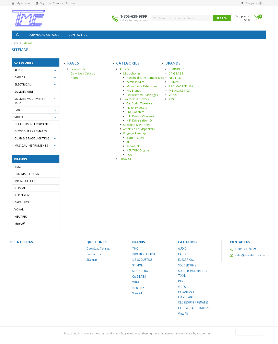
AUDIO (19, 70)
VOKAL (19, 209)
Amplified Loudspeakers (139, 129)
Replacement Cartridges (142, 95)
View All (19, 224)
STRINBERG (22, 195)
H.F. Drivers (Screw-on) (141, 116)
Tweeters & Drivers (136, 99)
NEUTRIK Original (137, 150)
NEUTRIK (20, 216)
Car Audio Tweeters (139, 103)
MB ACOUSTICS (25, 181)
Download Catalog (44, 35)
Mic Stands (133, 90)
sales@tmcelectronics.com (252, 255)
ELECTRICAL (22, 84)
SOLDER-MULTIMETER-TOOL (30, 101)
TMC (17, 167)
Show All (125, 159)
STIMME (20, 188)
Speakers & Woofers (136, 125)
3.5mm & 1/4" (135, 137)
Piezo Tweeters (136, 108)
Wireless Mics (135, 82)
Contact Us (78, 35)
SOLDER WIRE (23, 91)
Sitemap (27, 42)
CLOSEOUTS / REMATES (30, 131)
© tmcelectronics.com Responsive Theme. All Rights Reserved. (108, 333)
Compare (253, 3)
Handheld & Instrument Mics (145, 78)
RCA (129, 155)
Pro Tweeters (135, 112)
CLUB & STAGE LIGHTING (31, 138)
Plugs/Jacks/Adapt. (135, 133)
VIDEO (18, 117)
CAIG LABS (21, 202)
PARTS (18, 110)
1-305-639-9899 (134, 18)
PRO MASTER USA (26, 174)
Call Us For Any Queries (134, 20)
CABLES (19, 77)
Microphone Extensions (141, 86)
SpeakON (132, 146)
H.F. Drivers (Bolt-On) (140, 120)
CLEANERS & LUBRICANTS (32, 124)
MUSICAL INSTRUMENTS (31, 145)
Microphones (131, 73)
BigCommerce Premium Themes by (182, 333)
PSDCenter (203, 333)
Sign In (44, 3)
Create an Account (64, 3)
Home (15, 42)
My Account (24, 3)
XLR (128, 142)
